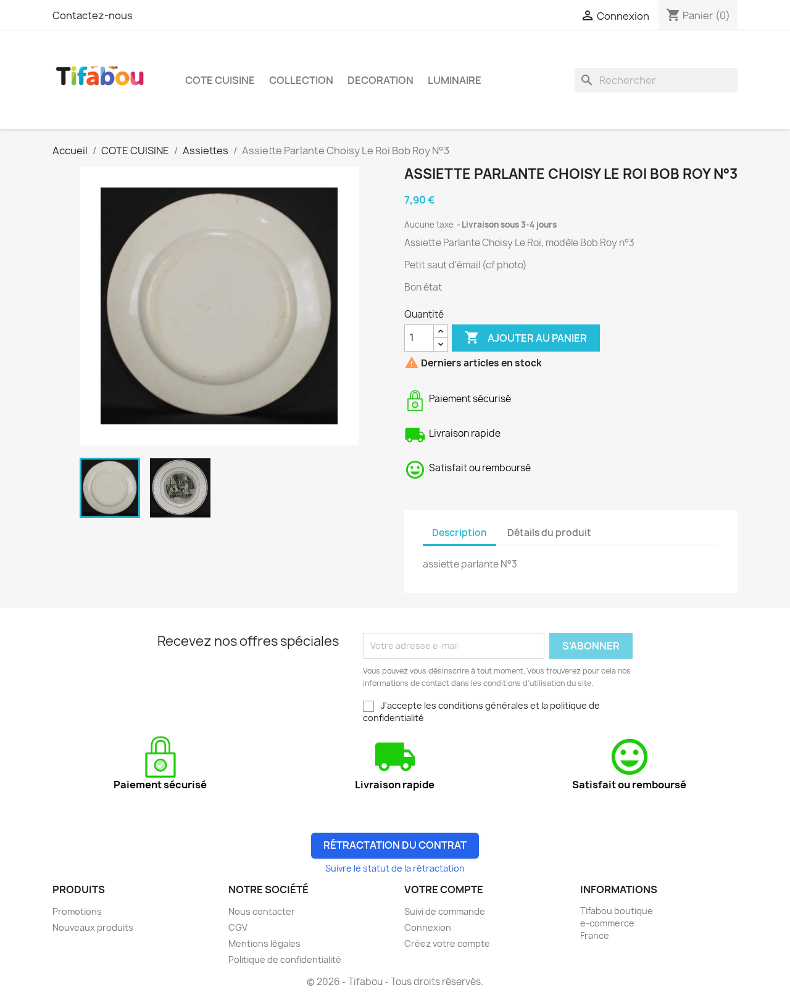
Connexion (427, 927)
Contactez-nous (92, 15)
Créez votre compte (447, 943)
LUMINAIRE (454, 80)
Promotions (77, 911)
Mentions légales (264, 943)
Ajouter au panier (526, 337)
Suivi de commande (444, 911)
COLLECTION (301, 80)
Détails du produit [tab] (549, 532)
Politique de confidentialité (284, 959)
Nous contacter (261, 911)
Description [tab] (459, 532)
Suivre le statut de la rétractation (395, 868)
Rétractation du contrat (395, 845)
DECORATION (380, 80)
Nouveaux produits (92, 927)
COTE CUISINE (220, 80)
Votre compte (443, 889)
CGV (237, 927)
